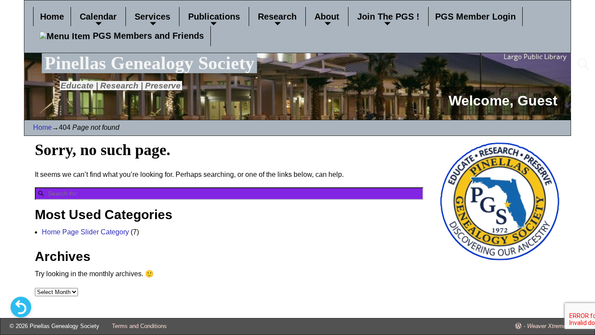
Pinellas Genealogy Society (149, 63)
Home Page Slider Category (85, 232)
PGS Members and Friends (147, 36)
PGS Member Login (475, 16)
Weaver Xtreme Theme (556, 326)
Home (52, 16)
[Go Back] (20, 307)
